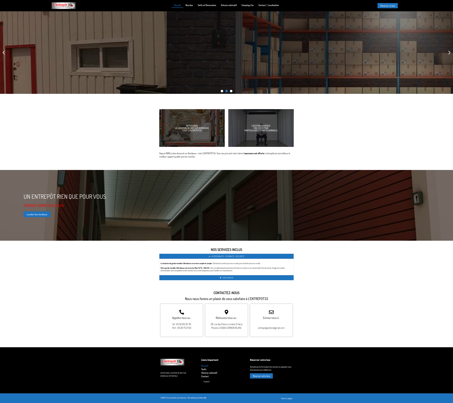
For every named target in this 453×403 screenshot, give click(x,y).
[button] (3, 52)
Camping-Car (248, 5)
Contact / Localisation (268, 5)
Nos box (189, 5)
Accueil (177, 5)
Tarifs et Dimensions (207, 5)
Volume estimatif (229, 5)
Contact (205, 376)
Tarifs (203, 369)
